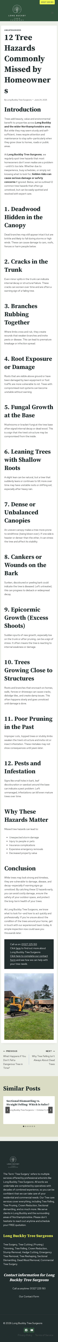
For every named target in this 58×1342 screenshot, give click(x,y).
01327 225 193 (47, 2)
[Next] (50, 1110)
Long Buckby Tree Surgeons (19, 99)
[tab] (23, 1126)
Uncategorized (12, 30)
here (18, 948)
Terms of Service (44, 1335)
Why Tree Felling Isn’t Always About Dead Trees (43, 1057)
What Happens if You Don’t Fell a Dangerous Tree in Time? (14, 1059)
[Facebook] (26, 1330)
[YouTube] (31, 1330)
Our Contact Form (29, 1296)
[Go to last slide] (7, 1110)
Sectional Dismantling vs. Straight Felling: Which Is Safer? (27, 1102)
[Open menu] (52, 13)
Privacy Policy (25, 1335)
